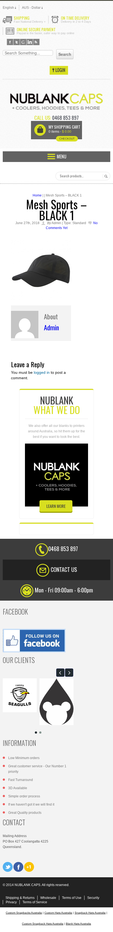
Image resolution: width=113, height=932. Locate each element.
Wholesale (48, 898)
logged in (42, 372)
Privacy (11, 902)
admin (51, 327)
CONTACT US (64, 569)
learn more (56, 506)
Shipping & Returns (20, 898)
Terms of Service (34, 902)
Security (93, 898)
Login (59, 70)
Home (37, 195)
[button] (60, 672)
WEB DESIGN (105, 923)
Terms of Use (71, 898)
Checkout (67, 138)
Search (105, 176)
